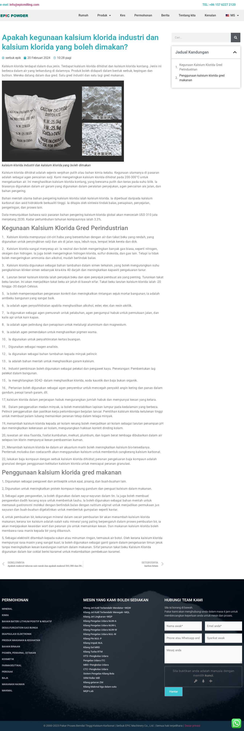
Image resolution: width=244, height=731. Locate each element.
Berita (165, 15)
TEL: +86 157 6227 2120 (219, 4)
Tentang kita (187, 15)
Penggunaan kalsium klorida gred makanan (202, 78)
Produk (102, 15)
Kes (122, 15)
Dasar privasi (192, 725)
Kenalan (210, 15)
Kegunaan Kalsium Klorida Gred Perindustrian (200, 67)
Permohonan (143, 15)
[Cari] (235, 37)
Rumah (83, 15)
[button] (235, 52)
